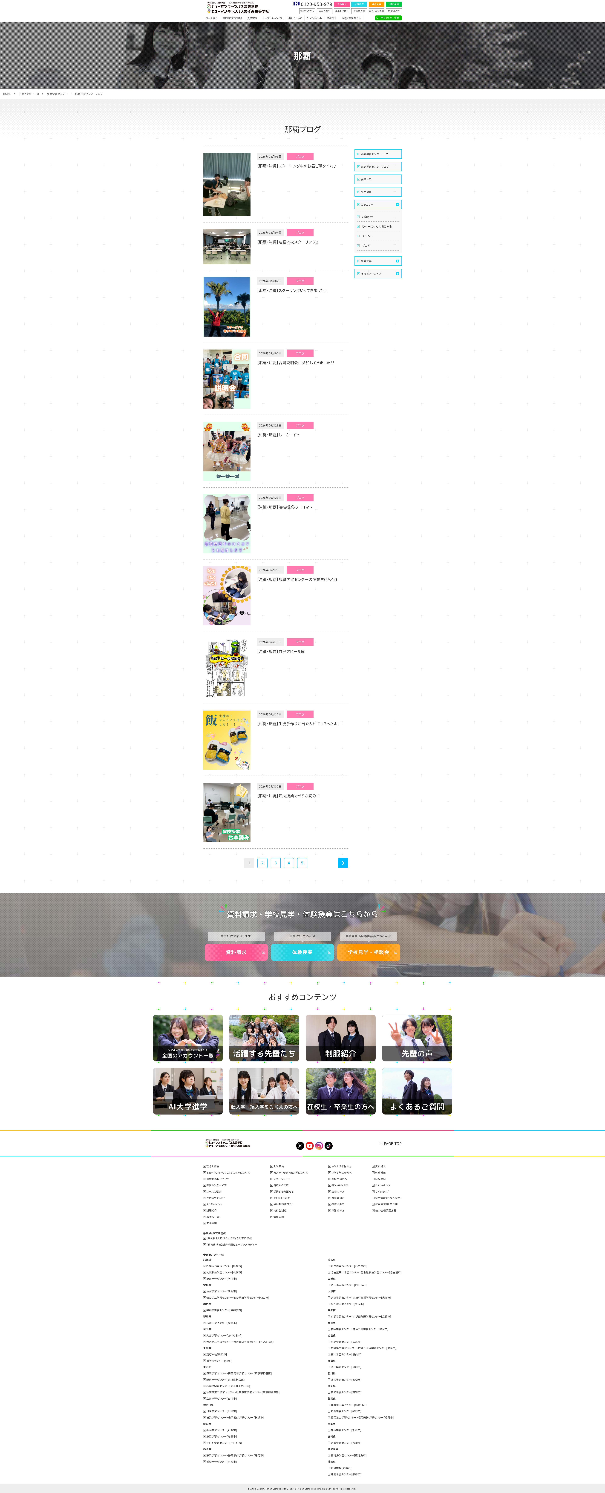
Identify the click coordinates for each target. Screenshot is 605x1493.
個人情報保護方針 (385, 1210)
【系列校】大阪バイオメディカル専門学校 (229, 1238)
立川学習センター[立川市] (221, 1398)
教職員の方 (394, 11)
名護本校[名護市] (341, 1468)
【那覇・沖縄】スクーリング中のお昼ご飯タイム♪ (297, 166)
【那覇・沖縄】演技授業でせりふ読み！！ (288, 795)
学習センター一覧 (29, 94)
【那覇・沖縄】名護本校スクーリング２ (287, 242)
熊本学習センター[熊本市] (346, 1430)
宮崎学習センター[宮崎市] (346, 1443)
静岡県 (207, 1449)
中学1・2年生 (342, 11)
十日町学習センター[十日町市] (224, 1443)
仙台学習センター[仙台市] (221, 1291)
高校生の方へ (307, 11)
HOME (7, 94)
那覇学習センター (57, 94)
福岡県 (332, 1398)
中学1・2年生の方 (341, 1166)
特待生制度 (280, 1210)
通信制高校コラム (284, 1204)
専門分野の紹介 (215, 1198)
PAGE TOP (393, 1143)
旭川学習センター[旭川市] (221, 1278)
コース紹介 (212, 18)
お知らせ (367, 217)
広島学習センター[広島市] (346, 1342)
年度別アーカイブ (371, 273)
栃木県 (207, 1304)
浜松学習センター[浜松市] (221, 1461)
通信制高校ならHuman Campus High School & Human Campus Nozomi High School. (292, 1488)
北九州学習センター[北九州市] (349, 1405)
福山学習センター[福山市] (346, 1354)
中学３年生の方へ (341, 1172)
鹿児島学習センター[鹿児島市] (349, 1455)
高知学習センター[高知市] (346, 1392)
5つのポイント (314, 18)
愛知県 (332, 1260)
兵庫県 (332, 1323)
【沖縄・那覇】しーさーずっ (278, 434)
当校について (295, 18)
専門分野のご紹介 (232, 18)
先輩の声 (366, 179)
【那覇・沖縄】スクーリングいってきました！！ (292, 290)
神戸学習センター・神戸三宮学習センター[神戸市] (360, 1329)
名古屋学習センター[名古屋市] (349, 1266)
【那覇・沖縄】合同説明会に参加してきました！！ (295, 362)
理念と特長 (212, 1166)
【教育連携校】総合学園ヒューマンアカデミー (231, 1244)
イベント (367, 236)
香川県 (332, 1373)
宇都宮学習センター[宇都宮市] (224, 1310)
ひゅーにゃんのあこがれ (377, 226)
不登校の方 (338, 1210)
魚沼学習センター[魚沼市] (221, 1436)
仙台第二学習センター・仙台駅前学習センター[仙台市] (237, 1297)
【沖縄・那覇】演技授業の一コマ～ (285, 507)
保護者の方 (359, 11)
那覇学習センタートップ (374, 154)
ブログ (366, 245)
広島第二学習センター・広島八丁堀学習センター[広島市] (364, 1348)
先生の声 (366, 192)
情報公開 (279, 1217)
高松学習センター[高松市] (346, 1379)
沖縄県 (332, 1461)
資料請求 (341, 4)
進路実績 (211, 1223)
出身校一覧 (213, 1217)
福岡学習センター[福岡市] (346, 1411)
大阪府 (332, 1291)
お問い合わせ (383, 1185)
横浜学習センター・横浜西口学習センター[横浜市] (235, 1417)
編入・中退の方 (376, 11)
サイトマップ (382, 1191)
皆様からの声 (281, 1185)
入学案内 (252, 18)
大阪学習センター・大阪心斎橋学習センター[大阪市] (361, 1297)
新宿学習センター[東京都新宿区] (225, 1379)
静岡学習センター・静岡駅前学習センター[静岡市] (235, 1455)
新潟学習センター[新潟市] (221, 1430)
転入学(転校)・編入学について (291, 1172)
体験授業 (359, 4)
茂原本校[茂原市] (216, 1354)
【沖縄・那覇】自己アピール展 (281, 651)
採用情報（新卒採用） (387, 1204)
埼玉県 (207, 1329)
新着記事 (366, 261)
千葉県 (207, 1348)
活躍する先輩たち (351, 18)
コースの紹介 (214, 1191)
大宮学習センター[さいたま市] (223, 1335)
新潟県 (207, 1424)
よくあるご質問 (282, 1198)
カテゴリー (367, 204)
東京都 (207, 1367)
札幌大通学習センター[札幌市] (224, 1266)
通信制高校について (218, 1179)
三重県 (332, 1278)
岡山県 (332, 1361)
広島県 (332, 1335)
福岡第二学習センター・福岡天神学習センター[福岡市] (362, 1417)
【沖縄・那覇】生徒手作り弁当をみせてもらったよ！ (298, 723)
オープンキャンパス (272, 18)
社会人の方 (338, 1191)
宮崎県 (332, 1436)
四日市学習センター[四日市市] (349, 1285)
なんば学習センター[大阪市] (347, 1304)
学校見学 (376, 4)
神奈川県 (208, 1405)
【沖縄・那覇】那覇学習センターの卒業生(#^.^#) (297, 579)
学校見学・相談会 (368, 952)
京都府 (332, 1310)
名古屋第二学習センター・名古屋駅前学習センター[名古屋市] (366, 1272)
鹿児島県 (333, 1449)
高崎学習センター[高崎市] (221, 1323)
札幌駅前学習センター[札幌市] (224, 1272)
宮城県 (207, 1285)
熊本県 (332, 1424)
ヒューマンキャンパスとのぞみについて (228, 1172)
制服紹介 (211, 1210)
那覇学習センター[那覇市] (346, 1474)
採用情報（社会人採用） (388, 1198)
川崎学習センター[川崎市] (221, 1411)
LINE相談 (394, 4)
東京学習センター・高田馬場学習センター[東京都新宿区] (239, 1373)
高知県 (332, 1386)
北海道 (207, 1260)
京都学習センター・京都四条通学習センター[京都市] (361, 1316)
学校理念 (332, 18)
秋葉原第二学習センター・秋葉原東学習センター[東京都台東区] (243, 1392)
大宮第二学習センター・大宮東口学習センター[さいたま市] (240, 1342)
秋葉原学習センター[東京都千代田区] (228, 1386)
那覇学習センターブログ (375, 167)
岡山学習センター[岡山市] (346, 1367)
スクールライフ (282, 1179)
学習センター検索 (390, 17)
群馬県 (207, 1316)
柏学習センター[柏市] (219, 1361)
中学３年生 (324, 11)
